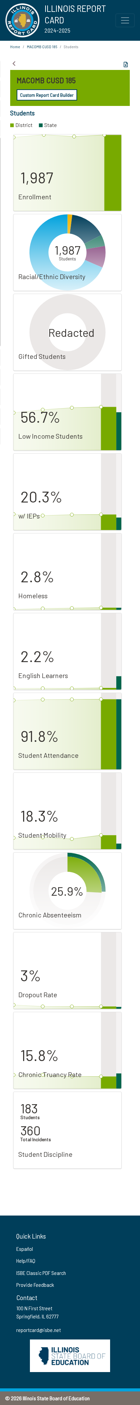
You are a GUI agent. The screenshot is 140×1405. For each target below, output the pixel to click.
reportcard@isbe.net (38, 1330)
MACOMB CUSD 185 (42, 46)
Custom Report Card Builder (47, 95)
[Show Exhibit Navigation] (14, 63)
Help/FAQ (25, 1260)
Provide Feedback (35, 1284)
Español (24, 1248)
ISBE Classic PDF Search (41, 1273)
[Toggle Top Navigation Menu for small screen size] (125, 20)
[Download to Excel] (126, 64)
